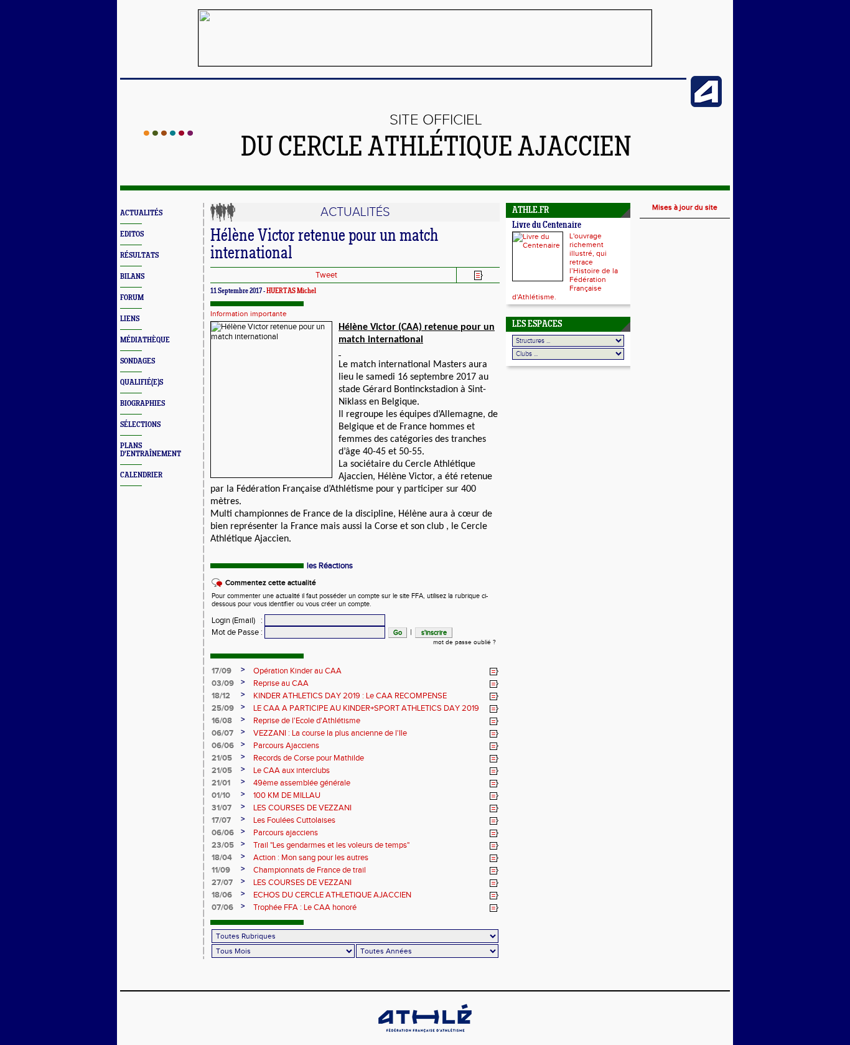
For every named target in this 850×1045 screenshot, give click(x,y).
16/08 (222, 721)
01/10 (221, 795)
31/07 (221, 808)
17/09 (221, 671)
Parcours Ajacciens (286, 746)
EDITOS (132, 234)
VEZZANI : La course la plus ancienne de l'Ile (330, 733)
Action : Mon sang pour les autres (310, 858)
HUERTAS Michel (291, 291)
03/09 (223, 683)
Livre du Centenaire (546, 225)
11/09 (221, 870)
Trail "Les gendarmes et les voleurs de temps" (331, 845)
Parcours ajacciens (285, 833)
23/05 (223, 845)
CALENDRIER (141, 475)
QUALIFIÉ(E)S (141, 382)
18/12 (221, 696)
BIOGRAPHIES (142, 404)
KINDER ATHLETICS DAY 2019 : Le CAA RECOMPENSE (350, 696)
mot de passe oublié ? (464, 642)
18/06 (222, 895)
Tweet (326, 275)
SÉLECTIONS (140, 425)
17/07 (221, 820)
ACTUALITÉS (141, 213)
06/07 (222, 733)
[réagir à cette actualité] (494, 672)
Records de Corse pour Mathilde (308, 758)
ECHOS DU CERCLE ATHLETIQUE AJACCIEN (332, 895)
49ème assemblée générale (301, 783)
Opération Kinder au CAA (297, 671)
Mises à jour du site (684, 207)
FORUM (132, 298)
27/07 (222, 883)
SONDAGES (137, 361)
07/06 (222, 907)
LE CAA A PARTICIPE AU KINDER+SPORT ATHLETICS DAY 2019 (366, 708)
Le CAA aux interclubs (291, 771)
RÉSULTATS (139, 255)
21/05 (222, 758)
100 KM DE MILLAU (286, 795)
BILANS (132, 277)
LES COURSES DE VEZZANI (302, 808)
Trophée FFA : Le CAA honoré (305, 907)
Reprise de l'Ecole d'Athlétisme (306, 721)
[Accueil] (168, 133)
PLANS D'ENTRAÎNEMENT (150, 450)
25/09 (223, 708)
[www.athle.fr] (706, 105)
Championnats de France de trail (309, 870)
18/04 (222, 858)
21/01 (221, 783)
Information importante (248, 313)
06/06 (223, 746)
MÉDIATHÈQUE (145, 340)
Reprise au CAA (281, 683)
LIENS (129, 319)
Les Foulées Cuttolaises (294, 820)
